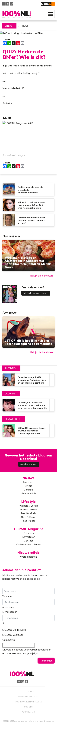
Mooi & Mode (28, 513)
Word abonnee (28, 464)
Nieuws (24, 25)
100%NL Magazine (16, 14)
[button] (48, 4)
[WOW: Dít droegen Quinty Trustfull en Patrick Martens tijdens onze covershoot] (28, 430)
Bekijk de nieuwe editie (35, 293)
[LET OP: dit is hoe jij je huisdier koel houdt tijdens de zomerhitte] (28, 332)
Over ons (28, 533)
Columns (10, 394)
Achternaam (8, 607)
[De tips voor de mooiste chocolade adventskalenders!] (28, 189)
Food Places (28, 520)
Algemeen (10, 368)
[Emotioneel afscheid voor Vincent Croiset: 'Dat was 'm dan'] (28, 220)
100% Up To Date (15, 629)
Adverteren (28, 536)
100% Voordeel (14, 634)
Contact (28, 540)
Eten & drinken (28, 509)
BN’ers (28, 485)
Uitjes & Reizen (28, 517)
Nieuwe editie (13, 419)
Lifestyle (28, 502)
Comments (8, 639)
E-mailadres (9, 611)
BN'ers (8, 26)
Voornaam (7, 596)
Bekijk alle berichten (41, 275)
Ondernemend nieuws (28, 544)
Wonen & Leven (28, 505)
